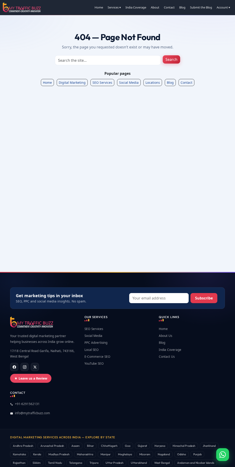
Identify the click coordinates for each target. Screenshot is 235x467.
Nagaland (164, 454)
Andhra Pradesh (23, 445)
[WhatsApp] (222, 454)
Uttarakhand (139, 462)
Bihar (90, 445)
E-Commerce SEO (97, 357)
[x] (35, 367)
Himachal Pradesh (184, 445)
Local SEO (91, 350)
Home (99, 7)
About (155, 7)
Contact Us (167, 357)
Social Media (129, 82)
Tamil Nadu (55, 462)
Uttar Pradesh (114, 462)
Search (171, 59)
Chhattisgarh (109, 445)
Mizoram (145, 454)
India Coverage (136, 7)
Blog (182, 7)
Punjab (197, 454)
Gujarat (142, 445)
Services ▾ (114, 7)
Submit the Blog (201, 7)
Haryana (159, 445)
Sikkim (37, 462)
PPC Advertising (95, 343)
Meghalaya (125, 454)
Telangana (75, 462)
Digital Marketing (72, 82)
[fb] (14, 367)
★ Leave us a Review (30, 378)
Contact (169, 7)
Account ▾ (223, 7)
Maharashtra (85, 454)
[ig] (24, 367)
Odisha (181, 454)
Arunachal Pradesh (52, 445)
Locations (152, 82)
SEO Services (102, 82)
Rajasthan (19, 462)
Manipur (106, 454)
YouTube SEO (94, 363)
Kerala (37, 454)
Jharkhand (209, 445)
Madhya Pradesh (58, 454)
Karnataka (19, 454)
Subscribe (204, 298)
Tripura (94, 462)
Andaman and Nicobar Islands (195, 462)
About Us (165, 336)
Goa (127, 445)
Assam (75, 445)
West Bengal (162, 462)
